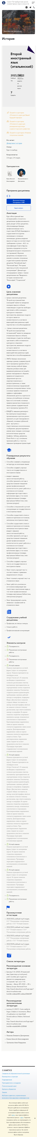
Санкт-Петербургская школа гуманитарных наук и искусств (18, 3)
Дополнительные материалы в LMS (19, 201)
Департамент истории (14, 143)
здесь (13, 1115)
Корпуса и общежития (9, 1089)
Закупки (4, 1092)
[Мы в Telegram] (30, 7)
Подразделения (7, 1080)
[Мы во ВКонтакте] (26, 7)
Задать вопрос (18, 208)
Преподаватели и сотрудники (11, 1083)
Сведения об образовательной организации (16, 1073)
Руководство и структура (10, 1076)
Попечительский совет (9, 1086)
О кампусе (7, 1070)
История (8, 38)
